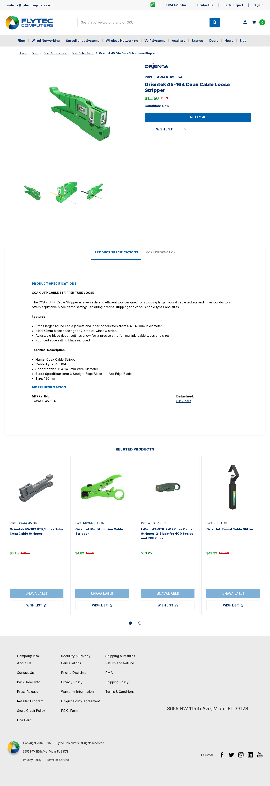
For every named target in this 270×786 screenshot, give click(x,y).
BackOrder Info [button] (28, 682)
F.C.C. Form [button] (69, 711)
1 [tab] (130, 623)
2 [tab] (139, 623)
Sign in (258, 5)
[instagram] (241, 755)
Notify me (198, 117)
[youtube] (260, 755)
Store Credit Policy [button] (31, 711)
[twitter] (231, 755)
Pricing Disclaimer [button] (74, 673)
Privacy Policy (32, 759)
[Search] (215, 22)
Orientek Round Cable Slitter (229, 529)
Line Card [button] (24, 720)
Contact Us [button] (25, 673)
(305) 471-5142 (176, 5)
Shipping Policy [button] (116, 682)
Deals (213, 41)
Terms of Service (57, 759)
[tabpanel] (36, 535)
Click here (183, 401)
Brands (197, 41)
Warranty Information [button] (77, 692)
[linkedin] (250, 755)
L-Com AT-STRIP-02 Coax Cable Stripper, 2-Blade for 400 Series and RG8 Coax (167, 533)
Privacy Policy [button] (71, 682)
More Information (160, 252)
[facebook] (222, 755)
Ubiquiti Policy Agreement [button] (80, 701)
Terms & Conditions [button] (119, 692)
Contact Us (205, 5)
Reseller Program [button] (30, 701)
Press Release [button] (27, 692)
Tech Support (233, 5)
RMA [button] (109, 673)
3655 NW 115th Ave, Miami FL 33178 (46, 751)
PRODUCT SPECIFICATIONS (116, 252)
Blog (243, 41)
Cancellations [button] (71, 663)
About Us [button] (24, 663)
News (229, 41)
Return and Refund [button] (119, 663)
